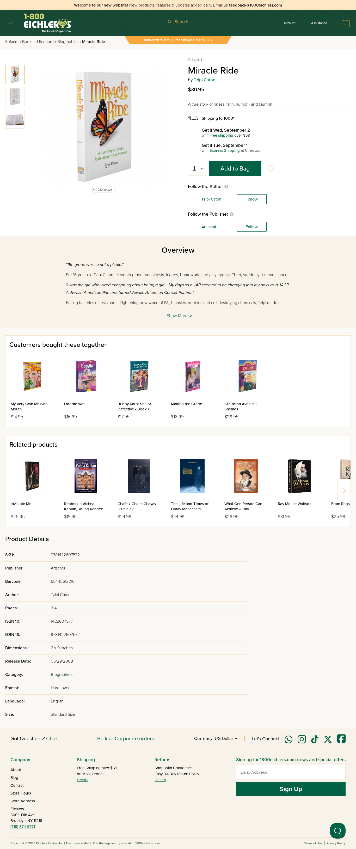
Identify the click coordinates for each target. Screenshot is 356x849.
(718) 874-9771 (22, 826)
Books (29, 41)
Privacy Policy (336, 843)
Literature (46, 41)
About (15, 769)
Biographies (69, 41)
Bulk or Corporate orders (125, 739)
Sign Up (291, 789)
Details (82, 780)
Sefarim (13, 41)
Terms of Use (313, 843)
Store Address (22, 801)
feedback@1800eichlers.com (255, 5)
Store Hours (20, 793)
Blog (14, 777)
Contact (16, 785)
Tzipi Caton (204, 80)
